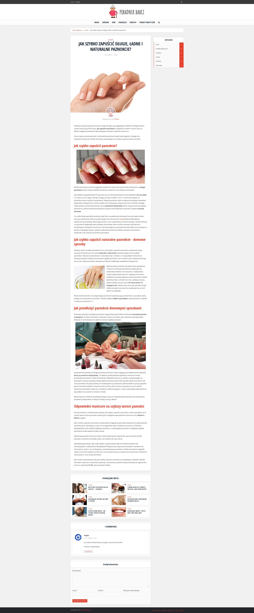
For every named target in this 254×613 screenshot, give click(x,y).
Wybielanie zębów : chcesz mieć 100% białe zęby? (136, 512)
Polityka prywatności (167, 610)
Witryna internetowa (131, 590)
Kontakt (77, 2)
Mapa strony (156, 610)
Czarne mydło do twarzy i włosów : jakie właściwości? (137, 488)
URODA (96, 22)
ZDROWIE (105, 22)
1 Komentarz (108, 55)
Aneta (116, 55)
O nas (72, 2)
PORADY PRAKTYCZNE (147, 22)
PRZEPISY (133, 22)
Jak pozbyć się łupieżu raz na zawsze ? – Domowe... (98, 488)
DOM (113, 22)
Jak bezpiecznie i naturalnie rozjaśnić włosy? (137, 500)
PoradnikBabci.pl (86, 610)
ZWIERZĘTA (122, 22)
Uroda (86, 30)
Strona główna (77, 30)
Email (101, 590)
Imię (74, 590)
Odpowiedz (88, 551)
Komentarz (76, 571)
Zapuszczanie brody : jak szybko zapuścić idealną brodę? (96, 513)
